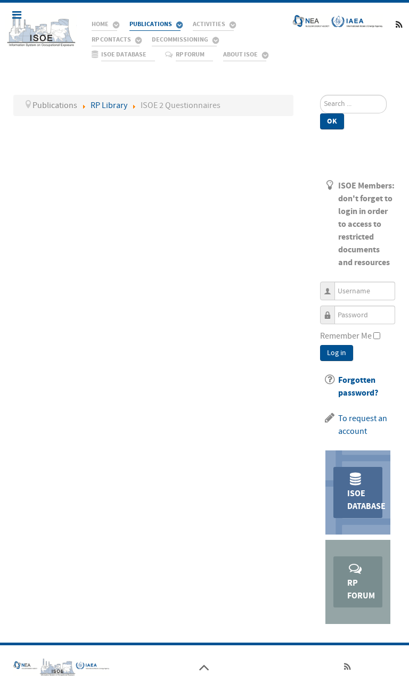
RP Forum (361, 589)
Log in (336, 353)
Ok (332, 121)
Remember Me (346, 336)
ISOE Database (364, 500)
